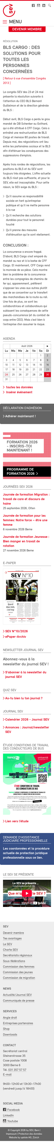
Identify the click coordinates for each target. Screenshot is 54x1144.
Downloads (10, 1034)
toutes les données (19, 387)
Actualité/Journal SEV (17, 995)
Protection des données (30, 1134)
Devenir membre (27, 29)
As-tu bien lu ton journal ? (23, 698)
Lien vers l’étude (16, 821)
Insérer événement (18, 392)
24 (6, 374)
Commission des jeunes (18, 972)
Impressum (11, 1134)
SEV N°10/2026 (16, 631)
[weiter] (47, 346)
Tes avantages (12, 938)
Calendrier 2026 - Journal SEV (27, 719)
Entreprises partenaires (18, 1023)
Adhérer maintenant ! (20, 416)
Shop (6, 1029)
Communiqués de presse (18, 1000)
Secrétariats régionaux (17, 955)
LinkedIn (8, 1115)
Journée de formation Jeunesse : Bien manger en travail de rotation (26, 541)
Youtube (12, 1121)
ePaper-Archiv (15, 637)
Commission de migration (19, 978)
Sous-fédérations (14, 961)
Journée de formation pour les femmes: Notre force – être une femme (25, 520)
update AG (26, 1137)
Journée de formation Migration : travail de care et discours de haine (26, 499)
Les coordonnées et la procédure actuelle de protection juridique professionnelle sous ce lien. (26, 853)
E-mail (7, 1074)
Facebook (13, 1110)
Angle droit (10, 1017)
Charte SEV (10, 949)
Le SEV (7, 944)
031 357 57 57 (17, 1070)
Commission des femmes (18, 966)
